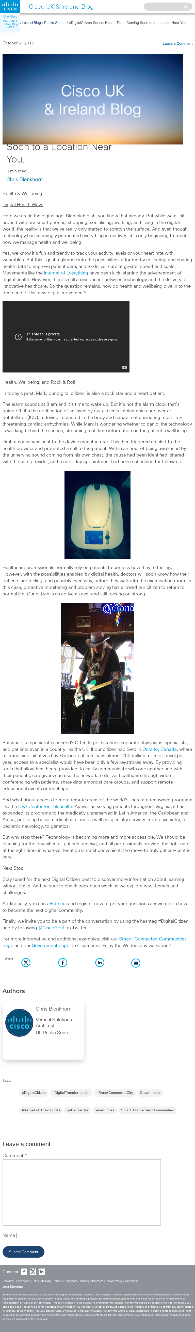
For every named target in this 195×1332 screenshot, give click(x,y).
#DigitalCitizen (34, 1093)
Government (150, 1093)
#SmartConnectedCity (114, 1093)
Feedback (22, 1281)
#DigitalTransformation (71, 1093)
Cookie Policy (114, 1281)
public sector (77, 1110)
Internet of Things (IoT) (41, 1110)
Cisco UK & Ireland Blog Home (10, 24)
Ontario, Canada (159, 749)
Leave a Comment (177, 43)
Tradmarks (132, 1281)
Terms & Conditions (65, 1281)
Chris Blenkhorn (24, 179)
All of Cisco (10, 16)
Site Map (45, 1281)
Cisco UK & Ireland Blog (22, 23)
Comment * (15, 1156)
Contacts (8, 1281)
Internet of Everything (66, 273)
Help (34, 1281)
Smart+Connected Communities (147, 1110)
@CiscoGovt (51, 928)
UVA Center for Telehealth (45, 806)
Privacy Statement (91, 1281)
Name (9, 1235)
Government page (50, 946)
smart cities (104, 1110)
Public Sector (55, 23)
